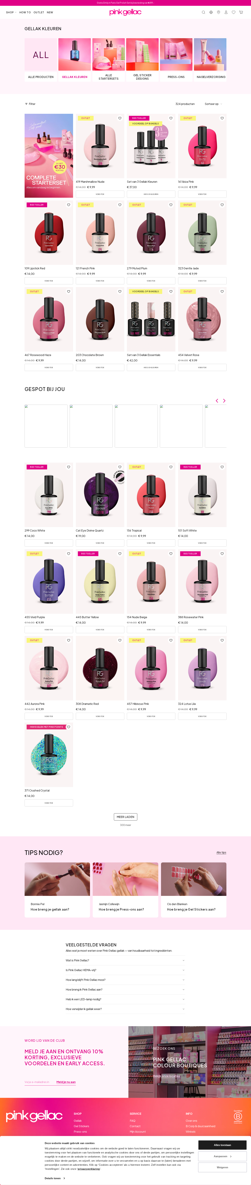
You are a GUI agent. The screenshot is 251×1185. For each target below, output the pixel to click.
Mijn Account (138, 1131)
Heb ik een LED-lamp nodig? (83, 999)
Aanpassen (220, 1156)
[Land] (211, 12)
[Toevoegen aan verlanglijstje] (120, 118)
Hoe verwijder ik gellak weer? (84, 1009)
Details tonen (53, 1178)
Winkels (191, 1131)
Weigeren (222, 1167)
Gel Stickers (81, 1126)
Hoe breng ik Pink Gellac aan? (84, 989)
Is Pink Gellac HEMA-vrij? (81, 970)
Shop (10, 12)
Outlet (39, 12)
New (50, 12)
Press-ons (80, 1131)
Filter (32, 104)
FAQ (132, 1120)
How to (25, 12)
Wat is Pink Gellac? (77, 960)
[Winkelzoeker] (218, 12)
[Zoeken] (203, 12)
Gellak (78, 1120)
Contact (135, 1126)
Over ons (191, 1120)
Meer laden (125, 817)
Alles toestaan (222, 1145)
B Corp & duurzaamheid (200, 1126)
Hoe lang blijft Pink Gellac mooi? (86, 980)
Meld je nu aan (66, 1082)
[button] (213, 104)
